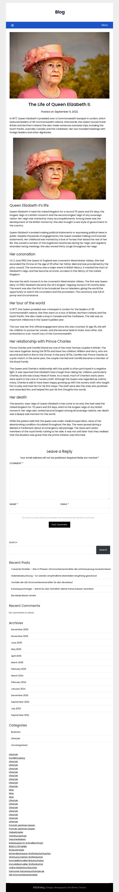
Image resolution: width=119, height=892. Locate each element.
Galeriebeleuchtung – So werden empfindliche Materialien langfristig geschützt (54, 575)
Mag (11, 789)
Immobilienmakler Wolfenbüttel (26, 864)
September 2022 (20, 715)
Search (13, 542)
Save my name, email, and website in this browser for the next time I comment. (60, 517)
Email (65, 504)
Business (15, 731)
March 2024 (17, 675)
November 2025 (19, 636)
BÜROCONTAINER (18, 846)
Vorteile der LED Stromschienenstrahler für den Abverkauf (42, 582)
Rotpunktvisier (16, 849)
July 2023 (16, 708)
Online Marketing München (23, 867)
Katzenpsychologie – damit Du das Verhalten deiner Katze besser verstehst (52, 588)
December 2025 (19, 629)
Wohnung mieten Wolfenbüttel (26, 856)
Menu (104, 25)
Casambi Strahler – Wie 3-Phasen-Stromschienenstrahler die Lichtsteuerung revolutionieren (61, 569)
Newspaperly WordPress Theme (70, 887)
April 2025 (16, 655)
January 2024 (18, 688)
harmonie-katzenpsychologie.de (26, 871)
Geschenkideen (17, 839)
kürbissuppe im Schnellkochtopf (26, 842)
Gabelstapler (16, 832)
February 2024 (18, 682)
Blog (60, 12)
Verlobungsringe (18, 835)
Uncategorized (19, 745)
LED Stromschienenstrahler (23, 874)
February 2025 (18, 668)
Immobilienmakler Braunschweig (26, 860)
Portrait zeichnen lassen (22, 825)
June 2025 (16, 642)
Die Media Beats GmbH (23, 595)
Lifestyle (15, 738)
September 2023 (20, 701)
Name (14, 504)
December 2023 (19, 695)
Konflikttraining (17, 758)
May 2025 (16, 649)
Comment (16, 463)
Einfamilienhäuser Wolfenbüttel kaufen (30, 853)
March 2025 (17, 662)
